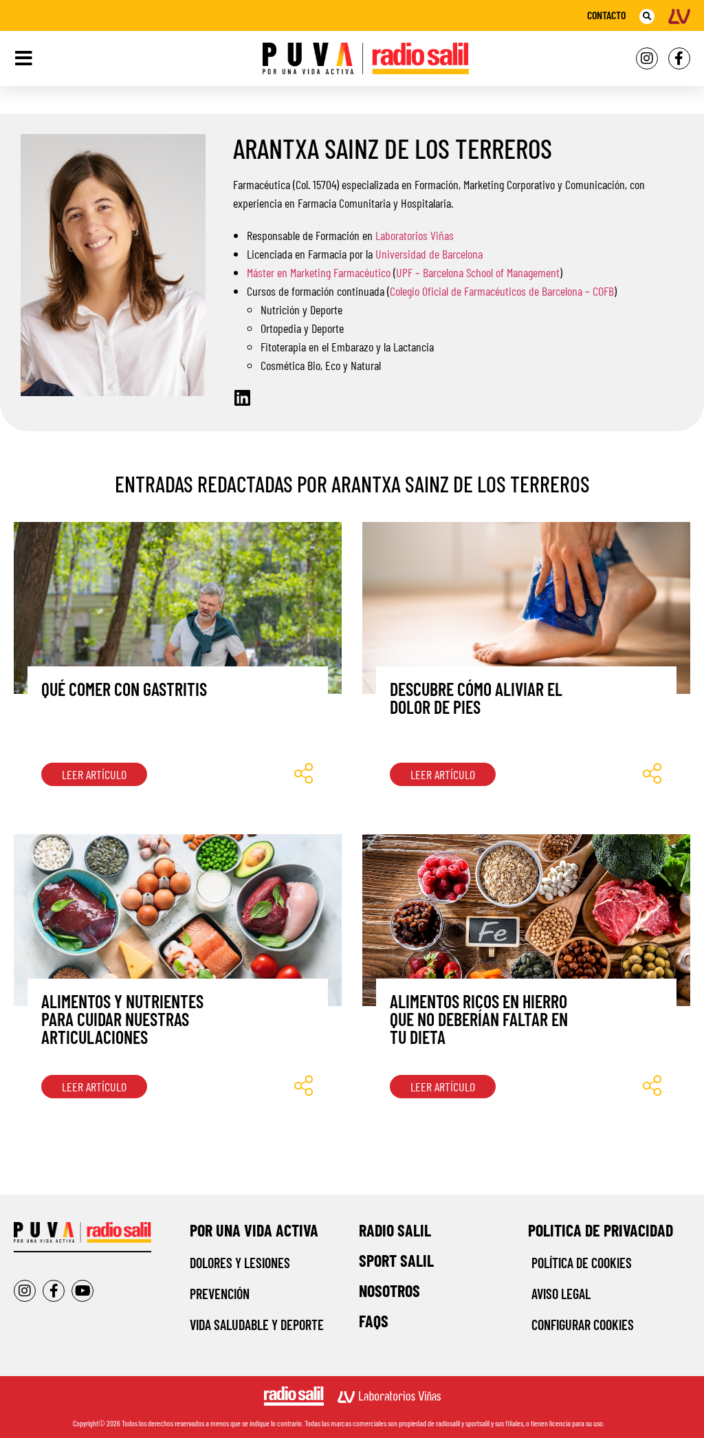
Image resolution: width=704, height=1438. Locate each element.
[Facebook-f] (679, 58)
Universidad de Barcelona (429, 253)
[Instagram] (647, 58)
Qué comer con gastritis (124, 688)
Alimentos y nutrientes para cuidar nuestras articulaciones (122, 1018)
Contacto (606, 14)
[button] (646, 16)
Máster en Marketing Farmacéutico (318, 272)
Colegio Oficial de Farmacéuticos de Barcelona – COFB (502, 290)
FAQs (373, 1321)
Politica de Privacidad (600, 1230)
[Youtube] (83, 1291)
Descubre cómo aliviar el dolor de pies (476, 697)
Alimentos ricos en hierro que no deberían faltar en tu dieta (479, 1018)
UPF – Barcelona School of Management (478, 272)
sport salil (396, 1260)
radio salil (395, 1230)
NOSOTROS (389, 1290)
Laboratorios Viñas (414, 235)
